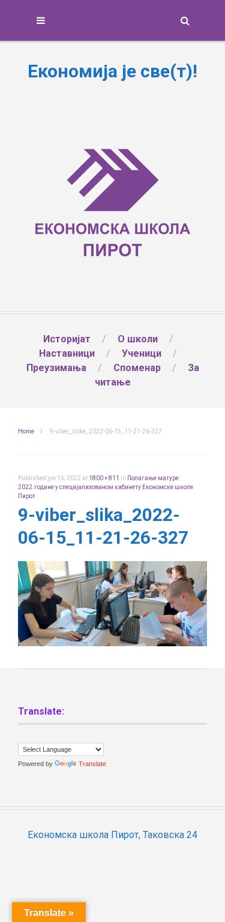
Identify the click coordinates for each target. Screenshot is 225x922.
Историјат (67, 339)
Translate (92, 763)
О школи (138, 339)
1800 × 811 (104, 478)
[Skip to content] (112, 20)
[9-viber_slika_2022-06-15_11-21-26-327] (112, 643)
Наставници (67, 353)
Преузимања (56, 367)
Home (26, 431)
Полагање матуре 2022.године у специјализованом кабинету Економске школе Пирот (105, 487)
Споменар (137, 367)
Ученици (141, 353)
